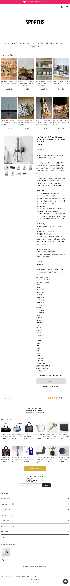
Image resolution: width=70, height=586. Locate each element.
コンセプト (14, 43)
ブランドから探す (5, 498)
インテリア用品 (5, 520)
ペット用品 (4, 537)
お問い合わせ (50, 43)
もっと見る (9, 89)
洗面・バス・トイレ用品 (7, 515)
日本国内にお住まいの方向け (51, 386)
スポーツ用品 (5, 531)
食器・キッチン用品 (6, 509)
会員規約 (34, 576)
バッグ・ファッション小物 (7, 504)
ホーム (7, 43)
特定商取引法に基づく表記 (23, 576)
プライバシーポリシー (7, 576)
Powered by (33, 582)
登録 (46, 485)
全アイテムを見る (38, 43)
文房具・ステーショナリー (8, 526)
